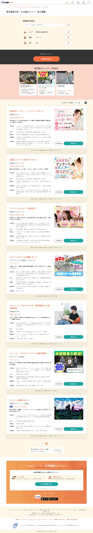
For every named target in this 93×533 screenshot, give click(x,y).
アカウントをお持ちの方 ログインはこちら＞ (46, 488)
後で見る (59, 143)
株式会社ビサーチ (15, 114)
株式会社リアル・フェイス (17, 163)
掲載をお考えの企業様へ (72, 519)
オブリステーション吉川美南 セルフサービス (22, 260)
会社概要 (55, 519)
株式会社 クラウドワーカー (17, 211)
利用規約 (17, 519)
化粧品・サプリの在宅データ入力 (23, 160)
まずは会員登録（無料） (46, 484)
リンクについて (24, 519)
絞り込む (68, 25)
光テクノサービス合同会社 (17, 356)
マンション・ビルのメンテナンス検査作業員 (28, 353)
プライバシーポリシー (42, 519)
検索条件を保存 (46, 59)
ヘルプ (50, 519)
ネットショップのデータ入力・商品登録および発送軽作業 (30, 307)
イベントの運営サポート (20, 400)
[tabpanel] (46, 83)
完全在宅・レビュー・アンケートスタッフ (27, 111)
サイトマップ (33, 519)
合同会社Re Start (14, 311)
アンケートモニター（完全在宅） (23, 208)
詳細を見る (73, 143)
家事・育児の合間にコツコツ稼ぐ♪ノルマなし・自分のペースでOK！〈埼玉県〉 (29, 169)
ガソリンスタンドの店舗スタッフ (23, 257)
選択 (68, 32)
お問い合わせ (62, 519)
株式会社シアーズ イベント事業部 (19, 403)
